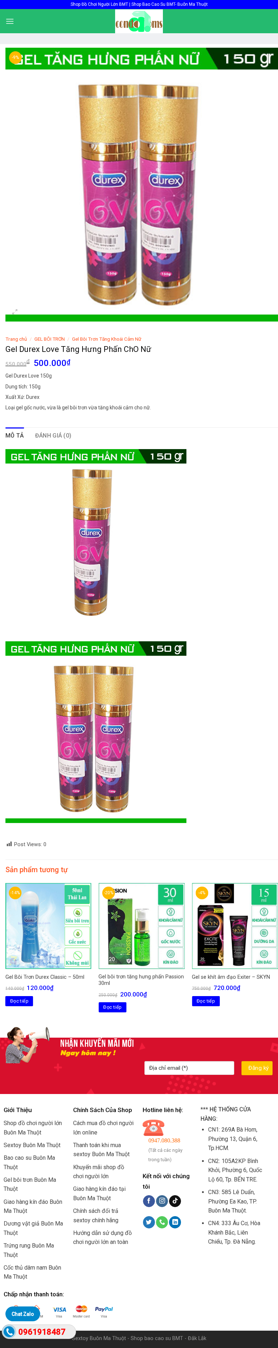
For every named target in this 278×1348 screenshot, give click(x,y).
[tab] (14, 435)
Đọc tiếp (19, 1001)
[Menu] (9, 21)
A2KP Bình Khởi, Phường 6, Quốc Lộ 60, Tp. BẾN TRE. (235, 1170)
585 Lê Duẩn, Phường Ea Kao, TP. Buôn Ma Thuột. (232, 1201)
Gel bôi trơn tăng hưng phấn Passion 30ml (141, 980)
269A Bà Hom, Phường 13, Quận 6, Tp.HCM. (232, 1138)
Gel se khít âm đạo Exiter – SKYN (231, 977)
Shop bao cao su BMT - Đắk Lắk (168, 1338)
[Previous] (5, 954)
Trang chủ (16, 339)
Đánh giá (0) (53, 435)
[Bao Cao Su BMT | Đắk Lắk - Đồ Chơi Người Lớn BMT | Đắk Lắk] (139, 21)
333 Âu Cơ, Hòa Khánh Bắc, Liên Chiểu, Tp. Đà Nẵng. (234, 1232)
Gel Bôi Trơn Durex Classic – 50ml (44, 977)
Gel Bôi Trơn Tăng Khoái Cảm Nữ (106, 339)
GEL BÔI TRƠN (49, 339)
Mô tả (14, 435)
